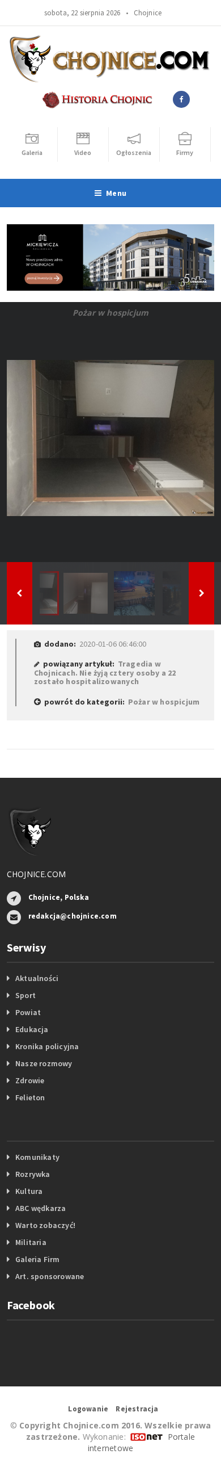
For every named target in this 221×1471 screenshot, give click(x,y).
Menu (116, 193)
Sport (25, 995)
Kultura (28, 1191)
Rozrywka (32, 1174)
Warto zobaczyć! (45, 1225)
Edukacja (32, 1029)
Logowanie (88, 1409)
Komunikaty (37, 1157)
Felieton (30, 1097)
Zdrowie (29, 1080)
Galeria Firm (37, 1259)
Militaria (30, 1242)
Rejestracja (137, 1409)
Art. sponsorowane (49, 1276)
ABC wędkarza (40, 1208)
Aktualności (36, 978)
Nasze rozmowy (44, 1063)
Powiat (28, 1012)
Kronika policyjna (47, 1046)
